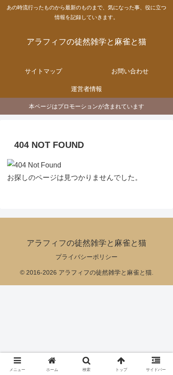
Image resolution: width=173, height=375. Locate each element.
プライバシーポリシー (86, 256)
